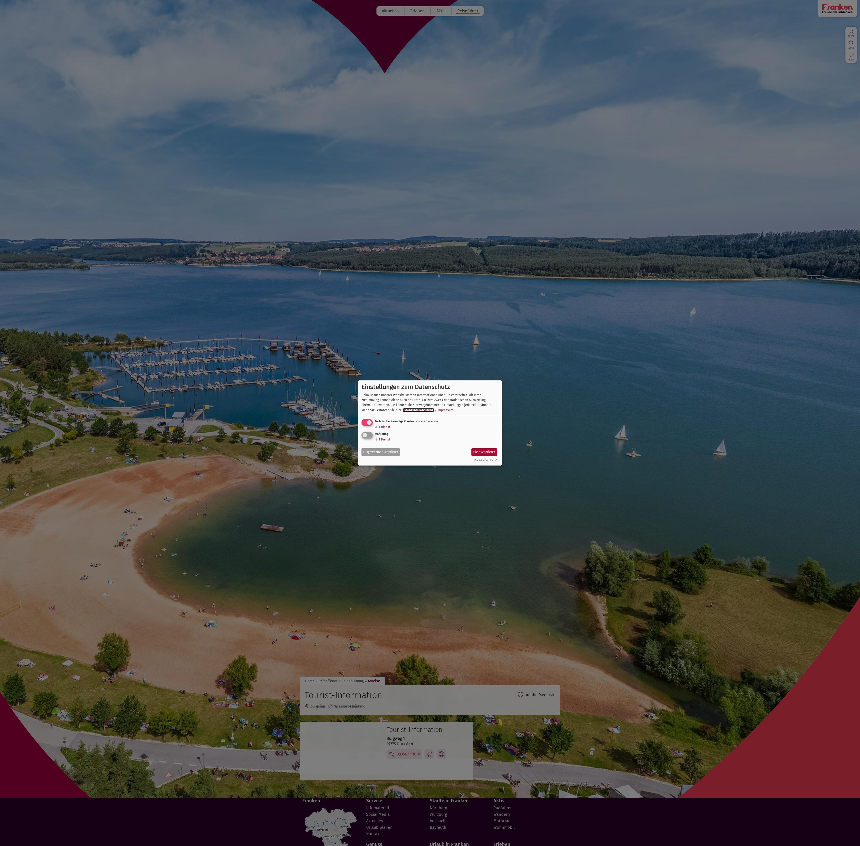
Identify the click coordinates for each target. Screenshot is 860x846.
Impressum (445, 410)
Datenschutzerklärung (418, 410)
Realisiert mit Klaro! (485, 460)
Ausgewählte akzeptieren (381, 452)
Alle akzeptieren (484, 452)
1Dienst (382, 427)
